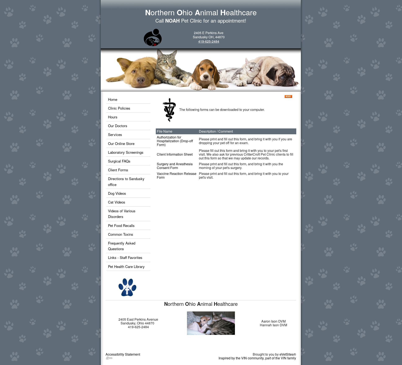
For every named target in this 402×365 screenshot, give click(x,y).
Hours (112, 116)
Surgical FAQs (119, 161)
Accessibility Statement (123, 354)
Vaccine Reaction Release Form (176, 175)
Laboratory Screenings (125, 152)
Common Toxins (120, 234)
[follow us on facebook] (127, 287)
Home (112, 99)
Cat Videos (116, 202)
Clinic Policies (119, 108)
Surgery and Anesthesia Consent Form (175, 165)
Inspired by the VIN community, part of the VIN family (257, 358)
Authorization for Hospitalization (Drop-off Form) (175, 141)
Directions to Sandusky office (126, 181)
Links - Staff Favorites (125, 257)
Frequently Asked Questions (121, 245)
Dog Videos (117, 193)
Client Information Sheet (175, 154)
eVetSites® (288, 354)
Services (115, 134)
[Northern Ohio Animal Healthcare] (152, 37)
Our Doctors (117, 125)
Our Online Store (121, 143)
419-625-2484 (208, 41)
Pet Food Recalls (121, 225)
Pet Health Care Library (126, 266)
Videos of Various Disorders (121, 213)
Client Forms (118, 169)
